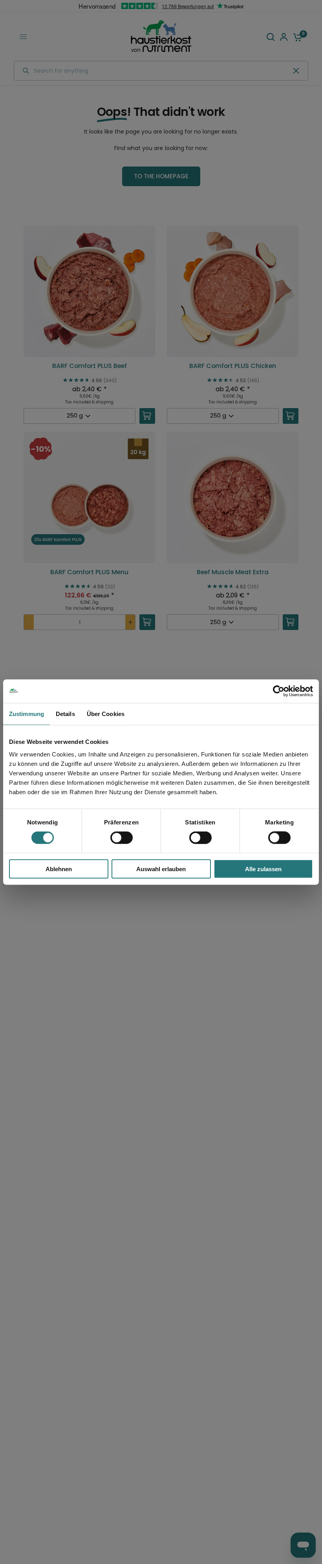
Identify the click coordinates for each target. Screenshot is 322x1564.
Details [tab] (65, 714)
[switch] (121, 837)
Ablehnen (59, 868)
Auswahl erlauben (161, 868)
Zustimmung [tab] (26, 714)
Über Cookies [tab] (105, 714)
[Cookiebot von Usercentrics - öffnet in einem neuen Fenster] (278, 691)
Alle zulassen (263, 868)
